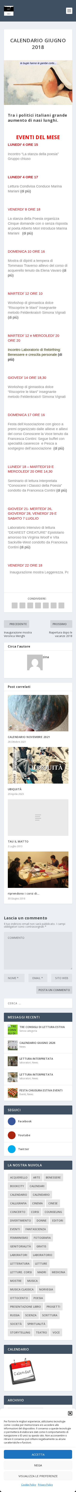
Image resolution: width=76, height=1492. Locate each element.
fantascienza (36, 1229)
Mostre (16, 1281)
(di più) (25, 191)
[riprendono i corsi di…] (38, 869)
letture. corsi (21, 1272)
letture (41, 1263)
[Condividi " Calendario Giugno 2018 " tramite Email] (53, 605)
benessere (53, 1177)
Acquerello (18, 1177)
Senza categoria (28, 1031)
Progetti (53, 1306)
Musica (32, 1281)
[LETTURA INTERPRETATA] (13, 1061)
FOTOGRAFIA (42, 1238)
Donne (42, 1220)
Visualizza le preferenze (38, 1476)
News (22, 1046)
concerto (17, 1212)
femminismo (19, 1238)
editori (57, 1220)
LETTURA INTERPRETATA (36, 1058)
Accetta (38, 1454)
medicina (58, 1272)
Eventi (22, 1094)
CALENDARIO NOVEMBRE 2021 (29, 737)
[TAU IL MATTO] (38, 817)
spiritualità (36, 1324)
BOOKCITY (17, 1186)
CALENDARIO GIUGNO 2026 (37, 1043)
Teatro (41, 1332)
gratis (41, 1246)
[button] (70, 1413)
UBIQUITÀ (15, 789)
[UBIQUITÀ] (38, 765)
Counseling (53, 1212)
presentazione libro (25, 1306)
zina (46, 657)
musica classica (22, 1289)
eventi (15, 1229)
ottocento (19, 1298)
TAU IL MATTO (18, 841)
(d (59, 355)
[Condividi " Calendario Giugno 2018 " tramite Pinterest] (38, 605)
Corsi (35, 1212)
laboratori (25, 1062)
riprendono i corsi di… (24, 893)
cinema (37, 1203)
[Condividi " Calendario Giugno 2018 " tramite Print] (61, 605)
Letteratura (19, 1263)
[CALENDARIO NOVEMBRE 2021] (38, 713)
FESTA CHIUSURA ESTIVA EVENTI (41, 1090)
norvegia (46, 1289)
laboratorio (42, 1255)
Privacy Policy (45, 1484)
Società (16, 1324)
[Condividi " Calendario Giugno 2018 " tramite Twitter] (22, 605)
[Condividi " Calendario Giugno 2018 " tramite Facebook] (15, 605)
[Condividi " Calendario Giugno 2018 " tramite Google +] (30, 605)
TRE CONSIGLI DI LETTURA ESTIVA (42, 1027)
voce (56, 1332)
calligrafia (18, 1203)
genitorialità (20, 1246)
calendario (18, 1194)
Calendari (37, 1186)
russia (14, 1315)
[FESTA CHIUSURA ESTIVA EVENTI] (13, 1093)
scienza (30, 1315)
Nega (38, 1465)
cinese (53, 1203)
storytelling (20, 1332)
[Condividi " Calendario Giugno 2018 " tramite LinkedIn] (46, 605)
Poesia (38, 1298)
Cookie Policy (28, 1484)
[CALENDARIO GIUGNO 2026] (13, 1045)
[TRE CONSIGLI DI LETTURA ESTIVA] (13, 1029)
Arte (36, 1177)
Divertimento (20, 1220)
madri (41, 1272)
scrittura (49, 1315)
